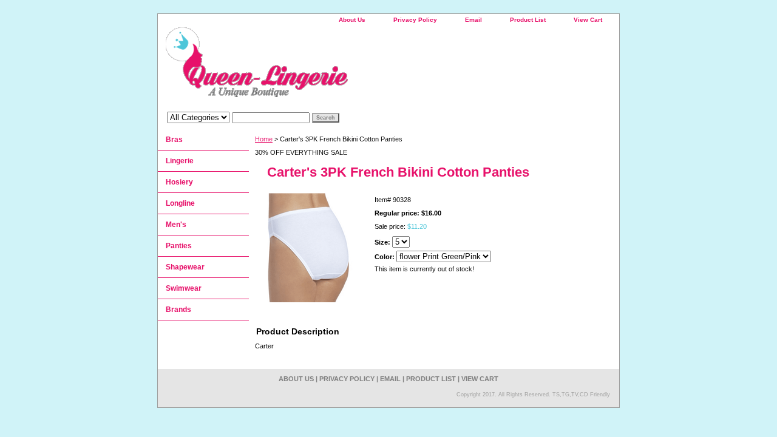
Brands (178, 309)
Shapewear (185, 267)
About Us (352, 19)
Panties (179, 246)
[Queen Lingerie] (309, 66)
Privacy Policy (415, 19)
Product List (528, 19)
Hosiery (179, 182)
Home (264, 139)
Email (473, 19)
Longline (180, 203)
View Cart (588, 19)
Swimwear (184, 288)
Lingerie (180, 161)
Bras (174, 139)
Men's (176, 224)
